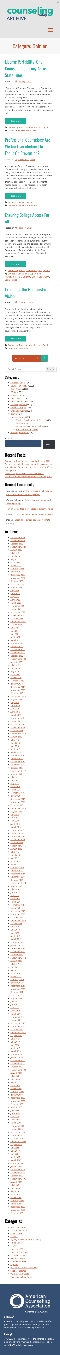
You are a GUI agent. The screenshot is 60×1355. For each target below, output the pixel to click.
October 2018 (16, 730)
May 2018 (14, 746)
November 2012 (17, 951)
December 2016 (17, 799)
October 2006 (16, 1175)
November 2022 (17, 578)
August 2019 (16, 699)
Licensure (12, 130)
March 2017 (15, 789)
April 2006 (15, 1194)
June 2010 (15, 1041)
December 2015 (17, 836)
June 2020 (15, 668)
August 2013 (16, 923)
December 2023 (17, 537)
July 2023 (14, 553)
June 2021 (15, 631)
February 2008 (17, 1126)
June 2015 (15, 855)
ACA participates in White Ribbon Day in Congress (28, 476)
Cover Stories (16, 389)
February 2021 (17, 643)
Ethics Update (22, 423)
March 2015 (15, 864)
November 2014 (17, 876)
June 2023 (15, 556)
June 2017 (15, 780)
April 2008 (15, 1119)
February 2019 (17, 718)
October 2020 (16, 655)
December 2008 (17, 1098)
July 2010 (14, 1038)
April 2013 (15, 936)
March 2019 (15, 715)
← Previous (20, 358)
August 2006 (16, 1182)
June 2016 (15, 817)
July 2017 (14, 777)
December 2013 (17, 911)
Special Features (18, 417)
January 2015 (16, 870)
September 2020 (18, 659)
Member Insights (34, 127)
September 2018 (18, 733)
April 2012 (15, 973)
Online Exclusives (18, 410)
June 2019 (15, 705)
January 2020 (16, 683)
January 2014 (16, 908)
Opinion (46, 127)
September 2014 (18, 883)
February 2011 (17, 1017)
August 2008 (16, 1107)
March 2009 (15, 1088)
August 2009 (16, 1073)
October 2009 (16, 1066)
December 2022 (17, 575)
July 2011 (14, 1001)
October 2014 (16, 880)
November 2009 (17, 1063)
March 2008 (15, 1122)
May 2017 (14, 783)
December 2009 (17, 1060)
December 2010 (17, 1023)
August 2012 (16, 961)
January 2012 (16, 982)
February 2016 (17, 830)
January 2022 (16, 609)
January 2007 (16, 1166)
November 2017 (17, 764)
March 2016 (15, 827)
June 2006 (15, 1188)
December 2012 (17, 948)
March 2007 (15, 1160)
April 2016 (15, 824)
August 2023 (16, 550)
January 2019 (16, 721)
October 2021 (16, 618)
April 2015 (15, 861)
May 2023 (14, 559)
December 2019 (17, 687)
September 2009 (18, 1070)
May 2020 (14, 671)
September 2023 (18, 546)
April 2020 (15, 674)
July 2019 (14, 702)
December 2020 (17, 649)
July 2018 (14, 739)
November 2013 (17, 914)
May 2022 (14, 596)
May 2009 (14, 1082)
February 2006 (17, 1200)
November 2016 (17, 802)
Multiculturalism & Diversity (18, 276)
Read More (15, 121)
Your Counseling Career (27, 429)
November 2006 (17, 1172)
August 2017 (16, 774)
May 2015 (14, 858)
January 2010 (16, 1057)
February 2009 (17, 1091)
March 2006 (15, 1197)
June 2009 (15, 1079)
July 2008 (14, 1110)
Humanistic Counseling (19, 348)
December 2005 (17, 1207)
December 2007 (17, 1132)
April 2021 (15, 637)
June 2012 (15, 967)
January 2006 (16, 1203)
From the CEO (16, 398)
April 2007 (15, 1157)
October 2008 (16, 1104)
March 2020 (15, 677)
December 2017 (17, 761)
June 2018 (15, 743)
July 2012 (14, 964)
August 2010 (16, 1035)
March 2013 (15, 939)
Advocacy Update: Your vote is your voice (24, 473)
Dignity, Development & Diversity (31, 420)
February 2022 (17, 606)
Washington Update (19, 432)
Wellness (33, 205)
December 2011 (17, 985)
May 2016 (14, 820)
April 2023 (15, 562)
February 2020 (17, 680)
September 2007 (18, 1141)
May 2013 (14, 933)
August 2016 (16, 811)
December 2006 (17, 1169)
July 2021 (14, 627)
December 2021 (17, 612)
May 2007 (14, 1154)
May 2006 (14, 1191)
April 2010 (15, 1048)
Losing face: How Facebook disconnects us (33, 509)
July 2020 (14, 665)
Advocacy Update (18, 382)
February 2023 (17, 568)
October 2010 (16, 1029)
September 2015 (18, 845)
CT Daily (14, 392)
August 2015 (16, 848)
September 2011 (18, 995)
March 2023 (15, 565)
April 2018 (15, 749)
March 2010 (15, 1051)
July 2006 (14, 1185)
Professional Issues (27, 130)
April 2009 (15, 1085)
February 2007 (17, 1163)
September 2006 (18, 1178)
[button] (58, 2)
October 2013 (16, 917)
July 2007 (14, 1147)
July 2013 (14, 926)
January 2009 (16, 1094)
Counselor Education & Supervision (24, 273)
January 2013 (16, 945)
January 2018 (16, 758)
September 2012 (18, 957)
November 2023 (17, 540)
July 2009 (14, 1076)
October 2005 (16, 1213)
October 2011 (16, 992)
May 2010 (14, 1045)
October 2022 (16, 581)
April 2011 (15, 1010)
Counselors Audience (18, 205)
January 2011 (16, 1020)
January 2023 (16, 571)
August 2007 (16, 1144)
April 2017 (15, 786)
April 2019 (15, 712)
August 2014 (16, 886)
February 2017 (17, 792)
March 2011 (15, 1014)
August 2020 (16, 662)
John (8, 509)
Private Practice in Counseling (30, 426)
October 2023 (16, 543)
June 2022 (15, 593)
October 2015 (16, 842)
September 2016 (18, 808)
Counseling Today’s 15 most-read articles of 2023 (28, 461)
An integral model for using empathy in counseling (28, 464)
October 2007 (16, 1138)
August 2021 (16, 624)
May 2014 (14, 895)
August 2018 (16, 736)
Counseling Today (16, 127)
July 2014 (14, 889)
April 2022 (15, 599)
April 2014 (15, 898)
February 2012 (17, 979)
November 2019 (17, 690)
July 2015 (14, 852)
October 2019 (16, 693)
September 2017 (18, 771)
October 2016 (16, 805)
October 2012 (16, 954)
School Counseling (40, 276)
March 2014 (15, 901)
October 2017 (16, 768)
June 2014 (15, 892)
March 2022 (15, 603)
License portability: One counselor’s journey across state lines (26, 68)
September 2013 (18, 920)
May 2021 (14, 634)
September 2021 (18, 621)
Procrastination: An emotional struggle (35, 514)
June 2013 (15, 929)
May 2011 (14, 1007)
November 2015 (17, 839)
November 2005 (17, 1210)
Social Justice (11, 280)
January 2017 (16, 796)
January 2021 (16, 646)
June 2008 (15, 1113)
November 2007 (17, 1135)
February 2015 (17, 867)
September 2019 (18, 696)
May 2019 (14, 708)
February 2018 (17, 755)
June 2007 (15, 1150)
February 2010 (17, 1054)
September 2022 (18, 584)
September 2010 (18, 1032)
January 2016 (16, 833)
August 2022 (16, 587)
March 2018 (15, 752)
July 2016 (14, 814)
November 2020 (17, 652)
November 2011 (17, 989)
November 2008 (17, 1101)
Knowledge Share (18, 404)
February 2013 (17, 942)
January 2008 (16, 1129)
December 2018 (17, 724)
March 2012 (15, 976)
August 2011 (16, 998)
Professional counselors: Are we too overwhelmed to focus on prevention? (27, 146)
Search (8, 438)
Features (14, 395)
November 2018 (17, 727)
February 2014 (17, 905)
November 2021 (17, 615)
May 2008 (14, 1116)
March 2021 (15, 640)
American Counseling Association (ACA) (22, 1321)
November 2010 (17, 1026)
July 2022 (14, 590)
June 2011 (15, 1004)
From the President (19, 401)
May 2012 (14, 970)
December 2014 (17, 873)
